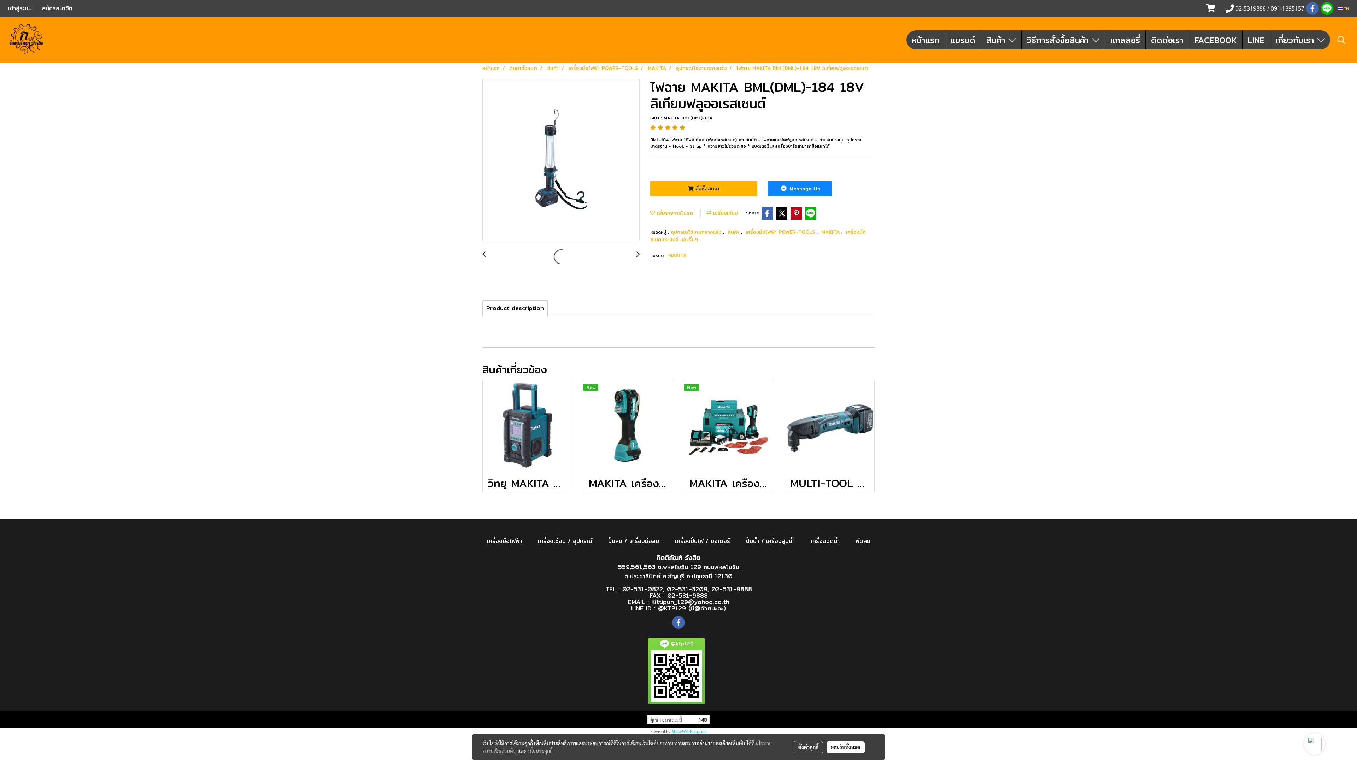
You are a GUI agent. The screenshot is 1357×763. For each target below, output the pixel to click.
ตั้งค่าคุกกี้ (808, 747)
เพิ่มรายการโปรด (674, 213)
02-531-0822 (642, 589)
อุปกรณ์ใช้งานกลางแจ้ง (697, 232)
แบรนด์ (963, 40)
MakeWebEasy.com (689, 731)
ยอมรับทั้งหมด (845, 747)
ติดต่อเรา (1167, 40)
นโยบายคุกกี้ (540, 750)
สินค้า (997, 40)
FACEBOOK (1215, 40)
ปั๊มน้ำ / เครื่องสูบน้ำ (770, 541)
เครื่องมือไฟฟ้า (504, 541)
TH (1346, 8)
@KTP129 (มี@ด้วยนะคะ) (692, 608)
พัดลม (863, 541)
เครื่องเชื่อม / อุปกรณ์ (565, 541)
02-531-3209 (687, 589)
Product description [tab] (515, 308)
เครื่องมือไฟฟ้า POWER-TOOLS (781, 232)
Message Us (804, 189)
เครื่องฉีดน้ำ (825, 541)
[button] (1341, 40)
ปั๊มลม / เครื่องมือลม (633, 541)
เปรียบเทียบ (724, 213)
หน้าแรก (926, 40)
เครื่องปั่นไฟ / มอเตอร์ (702, 541)
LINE (1256, 40)
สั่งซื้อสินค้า (706, 189)
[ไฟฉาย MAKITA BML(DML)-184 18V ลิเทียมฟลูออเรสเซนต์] (561, 160)
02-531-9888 (731, 589)
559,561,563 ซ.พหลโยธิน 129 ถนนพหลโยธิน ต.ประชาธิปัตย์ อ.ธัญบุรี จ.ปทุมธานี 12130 (678, 571)
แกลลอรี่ (1125, 40)
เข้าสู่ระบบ (20, 8)
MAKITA (831, 232)
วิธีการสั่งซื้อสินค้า (1059, 40)
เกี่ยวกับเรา (1296, 40)
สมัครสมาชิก (57, 8)
